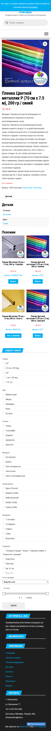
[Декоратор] (3, 440)
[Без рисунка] (3, 457)
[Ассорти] (3, 413)
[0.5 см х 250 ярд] (3, 368)
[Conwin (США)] (3, 507)
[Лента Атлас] (3, 471)
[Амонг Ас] (3, 573)
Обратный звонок (37, 724)
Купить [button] (13, 281)
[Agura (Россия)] (3, 488)
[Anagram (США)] (3, 493)
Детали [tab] (8, 196)
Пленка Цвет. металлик (32, 188)
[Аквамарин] (3, 404)
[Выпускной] (3, 538)
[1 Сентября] (3, 519)
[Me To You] (3, 568)
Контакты (9, 672)
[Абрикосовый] (3, 394)
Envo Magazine (40, 726)
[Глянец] (3, 426)
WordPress (23, 726)
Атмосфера (25, 12)
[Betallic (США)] (3, 502)
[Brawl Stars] (3, 559)
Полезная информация (15, 662)
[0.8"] (3, 373)
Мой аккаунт (10, 681)
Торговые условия (13, 658)
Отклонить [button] (33, 7)
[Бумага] (3, 461)
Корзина (9, 686)
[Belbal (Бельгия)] (3, 498)
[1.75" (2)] (3, 382)
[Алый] (3, 408)
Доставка (9, 667)
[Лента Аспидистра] (3, 466)
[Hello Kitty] (3, 564)
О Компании (10, 653)
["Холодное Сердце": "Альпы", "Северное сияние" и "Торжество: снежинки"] (3, 551)
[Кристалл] (3, 445)
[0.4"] (3, 363)
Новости (9, 676)
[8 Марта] (3, 529)
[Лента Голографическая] (3, 476)
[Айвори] (3, 399)
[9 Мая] (3, 533)
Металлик (7, 214)
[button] (45, 44)
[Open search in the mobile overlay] (25, 22)
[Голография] (3, 430)
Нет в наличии (13, 335)
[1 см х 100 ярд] (3, 377)
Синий (5, 223)
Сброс (14, 605)
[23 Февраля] (3, 524)
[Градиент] (3, 435)
